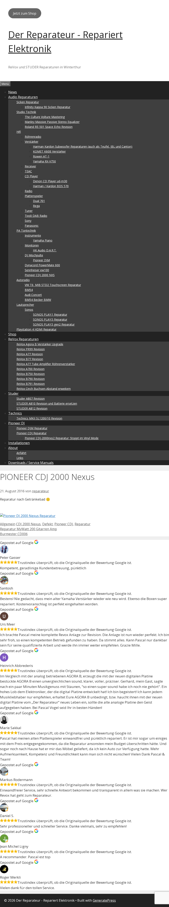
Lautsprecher (25, 305)
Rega (36, 206)
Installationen (19, 443)
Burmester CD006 (14, 534)
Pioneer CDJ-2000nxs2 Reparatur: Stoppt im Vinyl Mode (62, 438)
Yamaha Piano (42, 240)
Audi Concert (33, 295)
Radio (28, 191)
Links (19, 458)
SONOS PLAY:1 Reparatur (50, 314)
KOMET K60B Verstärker (49, 151)
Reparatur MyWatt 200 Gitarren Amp (28, 529)
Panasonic (32, 226)
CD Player (31, 176)
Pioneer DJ (16, 423)
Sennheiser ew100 (37, 270)
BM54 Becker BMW (38, 300)
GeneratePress (104, 900)
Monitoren (32, 245)
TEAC (28, 171)
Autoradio (23, 280)
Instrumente (33, 235)
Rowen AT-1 (41, 156)
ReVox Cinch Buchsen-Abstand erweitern (43, 389)
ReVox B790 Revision (30, 379)
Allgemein (7, 524)
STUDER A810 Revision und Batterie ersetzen (46, 403)
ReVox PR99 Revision (30, 349)
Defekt (47, 524)
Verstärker (31, 142)
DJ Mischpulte (34, 255)
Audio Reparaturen (23, 97)
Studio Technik (26, 112)
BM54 (29, 290)
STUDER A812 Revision (31, 408)
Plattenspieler (34, 196)
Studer (13, 393)
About (13, 448)
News (12, 92)
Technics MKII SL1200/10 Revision (39, 418)
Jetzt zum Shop (24, 13)
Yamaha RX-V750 (44, 161)
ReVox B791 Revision (30, 384)
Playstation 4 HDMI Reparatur (36, 329)
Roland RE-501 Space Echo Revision (49, 127)
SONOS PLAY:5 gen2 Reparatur (54, 324)
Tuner (29, 211)
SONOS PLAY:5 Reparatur (50, 319)
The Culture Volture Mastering (45, 117)
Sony (28, 221)
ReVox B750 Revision (30, 374)
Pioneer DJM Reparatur (31, 428)
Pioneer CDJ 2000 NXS (40, 275)
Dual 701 (39, 201)
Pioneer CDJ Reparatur (31, 433)
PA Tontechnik (26, 230)
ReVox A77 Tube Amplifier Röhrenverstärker (45, 364)
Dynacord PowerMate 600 (42, 265)
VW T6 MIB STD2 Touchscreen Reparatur (53, 285)
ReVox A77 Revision (29, 354)
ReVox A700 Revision (30, 369)
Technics (15, 413)
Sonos (29, 310)
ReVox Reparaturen (23, 339)
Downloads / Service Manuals (31, 462)
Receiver (30, 166)
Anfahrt (21, 453)
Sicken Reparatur (27, 102)
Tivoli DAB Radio (36, 216)
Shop (12, 334)
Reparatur (82, 524)
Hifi (18, 132)
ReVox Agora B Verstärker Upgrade (39, 344)
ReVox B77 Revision (29, 359)
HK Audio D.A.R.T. (44, 250)
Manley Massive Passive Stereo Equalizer (52, 122)
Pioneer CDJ (63, 524)
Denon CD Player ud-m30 (50, 181)
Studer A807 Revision (30, 398)
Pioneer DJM (41, 260)
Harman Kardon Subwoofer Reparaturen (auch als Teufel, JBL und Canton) (82, 146)
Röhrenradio (33, 137)
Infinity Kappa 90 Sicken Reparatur (47, 107)
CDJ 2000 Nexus (28, 524)
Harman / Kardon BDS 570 (51, 186)
